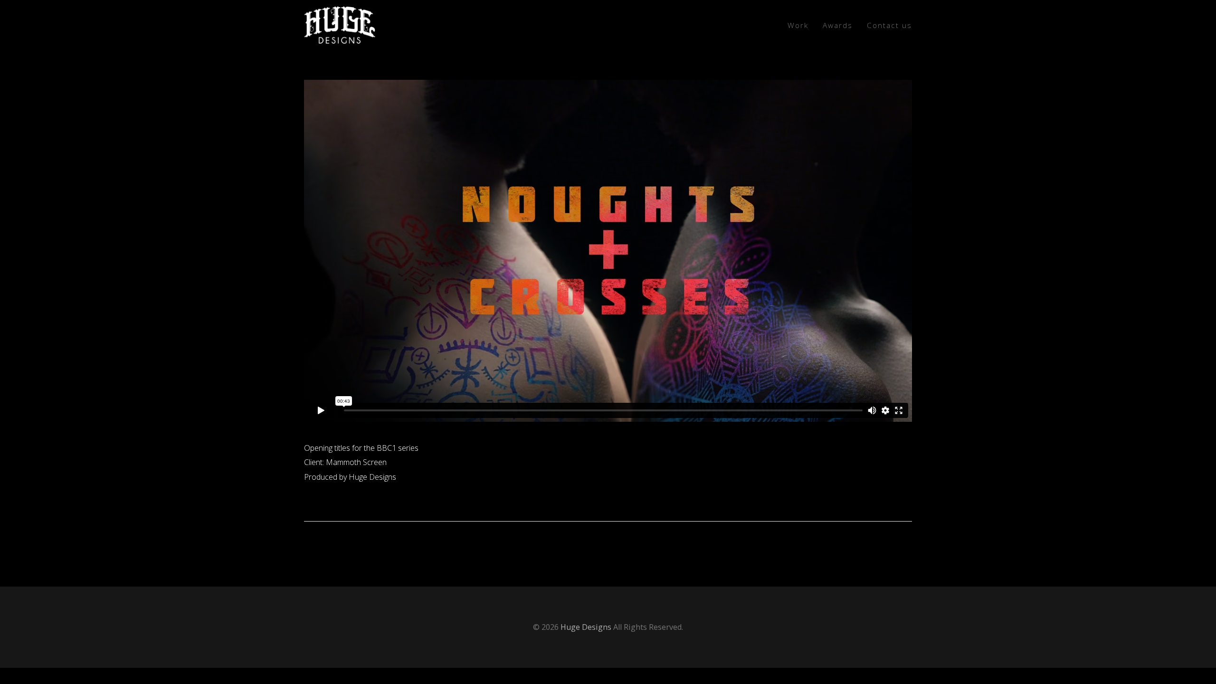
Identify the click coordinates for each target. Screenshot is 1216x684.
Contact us (889, 25)
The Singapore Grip (866, 543)
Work (798, 25)
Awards (838, 25)
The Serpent (335, 543)
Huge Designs (585, 627)
